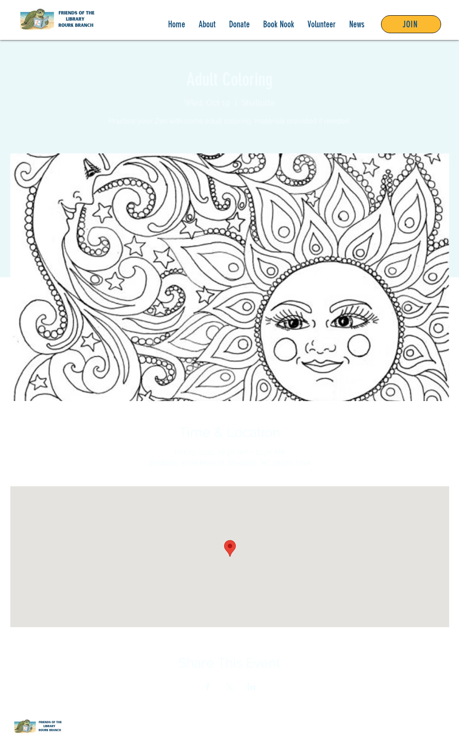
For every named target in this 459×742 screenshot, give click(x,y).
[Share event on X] (229, 686)
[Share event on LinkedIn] (251, 686)
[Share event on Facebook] (208, 686)
